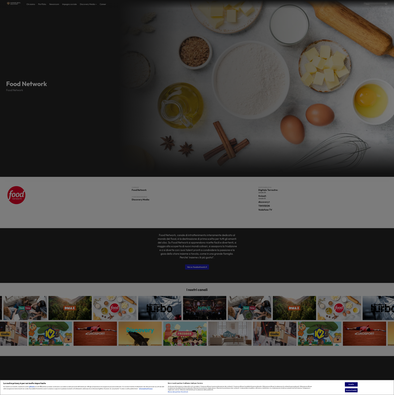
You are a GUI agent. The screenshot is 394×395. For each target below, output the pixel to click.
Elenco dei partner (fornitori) (178, 392)
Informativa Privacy (146, 388)
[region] (197, 387)
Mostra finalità (351, 390)
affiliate (32, 386)
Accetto (351, 384)
